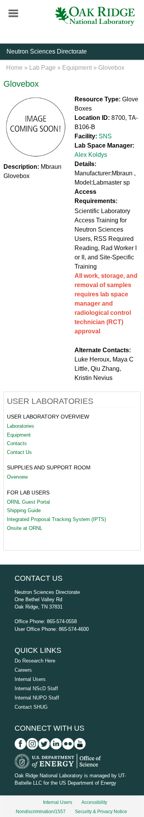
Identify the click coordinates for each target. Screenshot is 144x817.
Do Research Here (35, 661)
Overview (17, 477)
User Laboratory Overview (48, 417)
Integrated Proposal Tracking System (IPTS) (56, 519)
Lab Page (42, 67)
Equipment (77, 67)
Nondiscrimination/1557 (41, 811)
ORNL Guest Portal (28, 502)
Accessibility (94, 802)
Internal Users (30, 679)
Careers (23, 670)
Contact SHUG (31, 707)
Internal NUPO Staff (37, 698)
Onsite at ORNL (24, 528)
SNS (105, 136)
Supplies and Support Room (49, 467)
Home (14, 67)
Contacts (17, 443)
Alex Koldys (90, 154)
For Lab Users (28, 492)
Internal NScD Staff (36, 688)
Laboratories (20, 426)
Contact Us (19, 452)
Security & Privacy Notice (101, 811)
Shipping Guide (24, 510)
